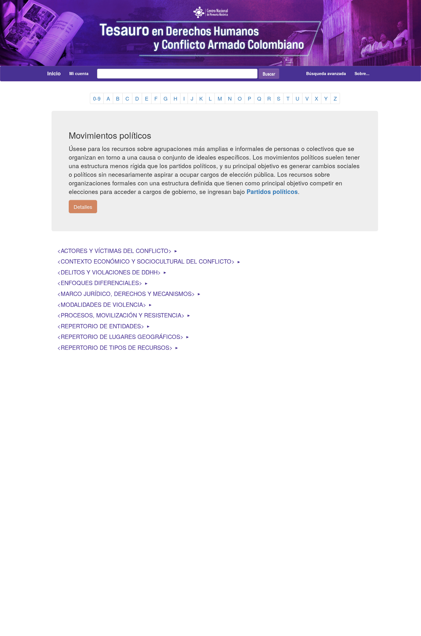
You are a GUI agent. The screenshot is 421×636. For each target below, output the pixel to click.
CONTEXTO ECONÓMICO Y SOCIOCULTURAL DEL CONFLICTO (146, 261)
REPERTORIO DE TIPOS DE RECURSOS (115, 347)
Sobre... (362, 73)
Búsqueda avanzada (326, 73)
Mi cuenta (78, 73)
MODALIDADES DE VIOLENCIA (102, 304)
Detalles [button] (83, 206)
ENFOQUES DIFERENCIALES (100, 282)
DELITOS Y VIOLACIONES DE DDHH (109, 272)
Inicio (54, 73)
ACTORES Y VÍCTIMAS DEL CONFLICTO (114, 250)
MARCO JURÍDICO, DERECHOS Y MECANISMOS (126, 293)
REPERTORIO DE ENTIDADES (101, 326)
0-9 (97, 98)
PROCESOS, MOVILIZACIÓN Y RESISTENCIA (121, 315)
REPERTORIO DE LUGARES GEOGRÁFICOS (120, 336)
